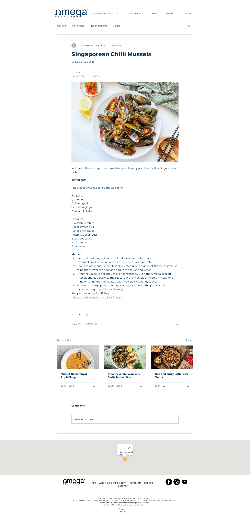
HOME (93, 483)
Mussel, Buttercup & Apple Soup (74, 375)
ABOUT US (104, 483)
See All (189, 340)
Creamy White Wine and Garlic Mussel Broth (124, 375)
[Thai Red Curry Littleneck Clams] (172, 357)
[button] (100, 13)
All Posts (61, 25)
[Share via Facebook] (72, 315)
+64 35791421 (111, 505)
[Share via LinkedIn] (87, 315)
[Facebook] (169, 482)
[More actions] (177, 45)
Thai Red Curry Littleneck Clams (171, 375)
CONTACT (123, 486)
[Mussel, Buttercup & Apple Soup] (78, 357)
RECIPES (148, 483)
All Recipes (78, 25)
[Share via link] (94, 315)
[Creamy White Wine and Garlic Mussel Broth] (125, 357)
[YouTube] (184, 482)
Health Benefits (98, 25)
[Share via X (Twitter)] (80, 315)
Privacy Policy (122, 510)
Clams (116, 25)
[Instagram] (176, 482)
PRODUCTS (135, 483)
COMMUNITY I (121, 483)
